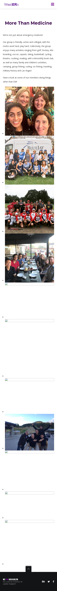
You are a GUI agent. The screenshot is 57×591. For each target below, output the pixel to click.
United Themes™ (9, 584)
